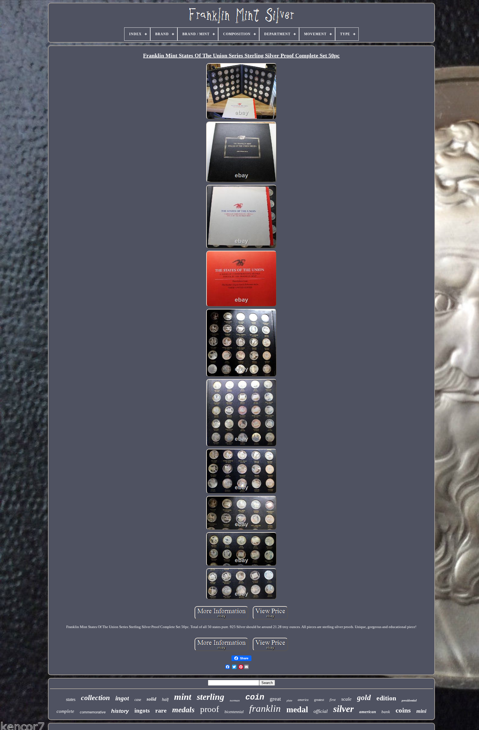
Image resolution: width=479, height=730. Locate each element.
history (120, 711)
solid (151, 699)
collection (95, 698)
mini (421, 711)
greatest (319, 700)
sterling (210, 697)
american (367, 711)
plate (289, 700)
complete (65, 711)
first (333, 700)
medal (297, 709)
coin (254, 697)
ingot (122, 698)
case (137, 700)
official (321, 711)
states (70, 699)
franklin (265, 708)
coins (403, 710)
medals (183, 709)
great (275, 699)
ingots (142, 710)
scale (346, 699)
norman (235, 700)
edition (386, 698)
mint (182, 697)
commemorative (93, 712)
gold (364, 697)
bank (385, 711)
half (165, 699)
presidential (409, 700)
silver (343, 709)
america (303, 700)
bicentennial (234, 712)
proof (209, 709)
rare (161, 710)
